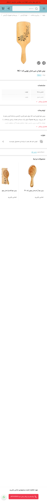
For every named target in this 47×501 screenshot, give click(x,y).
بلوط (44, 15)
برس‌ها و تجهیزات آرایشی (10, 15)
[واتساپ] (4, 497)
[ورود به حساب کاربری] (9, 8)
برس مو (34, 152)
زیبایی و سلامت (35, 15)
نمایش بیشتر (42, 102)
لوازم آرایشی (23, 15)
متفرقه (39, 75)
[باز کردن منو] (43, 8)
